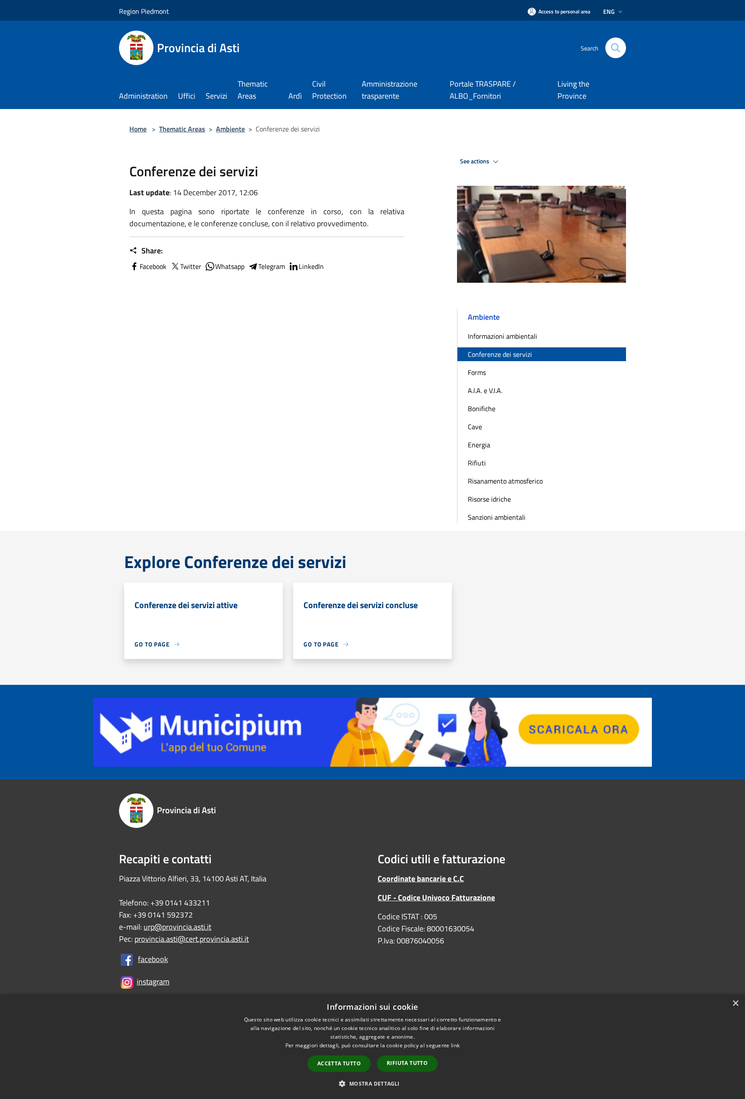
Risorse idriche (489, 499)
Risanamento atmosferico (505, 481)
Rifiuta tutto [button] (407, 1063)
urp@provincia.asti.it (177, 927)
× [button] (735, 1003)
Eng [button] (609, 11)
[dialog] (372, 1046)
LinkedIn (311, 266)
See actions (475, 161)
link (455, 1045)
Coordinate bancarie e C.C (421, 878)
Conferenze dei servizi (500, 354)
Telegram (271, 266)
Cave (475, 426)
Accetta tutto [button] (339, 1063)
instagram (153, 981)
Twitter (190, 266)
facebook (153, 959)
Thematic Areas (182, 129)
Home (138, 129)
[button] (372, 1083)
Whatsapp (229, 266)
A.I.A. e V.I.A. (485, 390)
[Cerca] (615, 47)
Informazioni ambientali (502, 336)
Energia (479, 445)
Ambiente (230, 129)
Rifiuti (477, 463)
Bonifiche (481, 408)
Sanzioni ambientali (497, 517)
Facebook (153, 266)
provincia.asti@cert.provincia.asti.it (192, 939)
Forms (477, 372)
